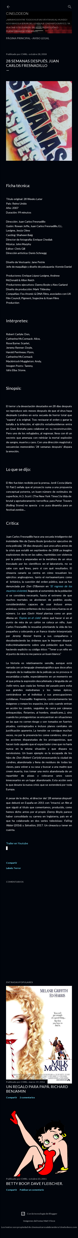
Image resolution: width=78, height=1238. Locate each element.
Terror (17, 868)
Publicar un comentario (32, 1189)
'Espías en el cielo (29, 617)
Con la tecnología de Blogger (42, 1213)
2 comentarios (27, 1097)
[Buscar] (69, 6)
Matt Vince (49, 1220)
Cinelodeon (17, 13)
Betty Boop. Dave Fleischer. (34, 1183)
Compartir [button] (11, 862)
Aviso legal (40, 38)
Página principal (18, 38)
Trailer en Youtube (17, 843)
